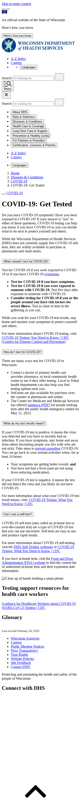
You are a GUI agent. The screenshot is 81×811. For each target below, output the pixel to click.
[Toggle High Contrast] (8, 9)
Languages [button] (29, 67)
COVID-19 (14, 193)
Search (7, 78)
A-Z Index (18, 59)
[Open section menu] (3, 194)
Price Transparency (24, 650)
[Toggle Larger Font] (3, 9)
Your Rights (19, 654)
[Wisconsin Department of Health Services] (38, 51)
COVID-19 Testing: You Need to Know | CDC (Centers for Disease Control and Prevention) (35, 340)
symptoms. (52, 274)
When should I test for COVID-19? (26, 261)
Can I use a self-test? (18, 514)
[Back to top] (35, 807)
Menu (7, 89)
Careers (16, 63)
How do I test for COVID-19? (22, 352)
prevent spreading (47, 448)
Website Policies (22, 659)
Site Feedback (21, 663)
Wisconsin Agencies (25, 638)
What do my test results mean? (24, 423)
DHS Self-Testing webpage (33, 547)
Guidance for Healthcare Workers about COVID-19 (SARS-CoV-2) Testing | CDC (39, 606)
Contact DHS (20, 667)
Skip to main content (16, 4)
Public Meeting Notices (27, 646)
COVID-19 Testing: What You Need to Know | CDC (38, 549)
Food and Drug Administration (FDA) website (37, 561)
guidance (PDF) (38, 405)
